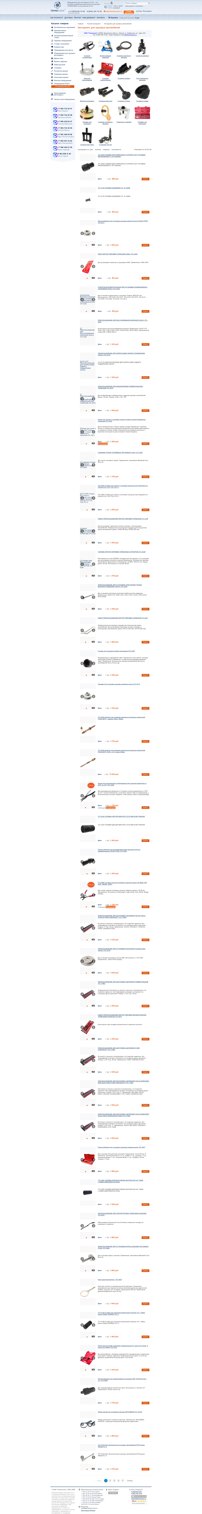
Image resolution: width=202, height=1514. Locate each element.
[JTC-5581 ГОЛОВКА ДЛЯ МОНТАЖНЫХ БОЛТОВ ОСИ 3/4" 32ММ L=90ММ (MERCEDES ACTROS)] (88, 1193)
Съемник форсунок (105, 101)
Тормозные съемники (123, 122)
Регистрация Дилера (88, 1510)
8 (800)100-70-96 (77, 11)
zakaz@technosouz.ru (138, 1498)
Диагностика (58, 58)
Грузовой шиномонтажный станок (63, 36)
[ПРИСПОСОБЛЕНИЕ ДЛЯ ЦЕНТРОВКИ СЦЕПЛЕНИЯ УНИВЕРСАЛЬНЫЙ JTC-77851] (88, 994)
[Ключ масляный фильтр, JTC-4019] (88, 1292)
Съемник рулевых (124, 78)
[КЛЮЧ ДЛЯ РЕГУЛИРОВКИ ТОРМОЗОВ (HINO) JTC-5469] (88, 266)
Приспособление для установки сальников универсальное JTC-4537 (121, 1147)
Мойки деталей (59, 65)
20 (145, 149)
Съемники (57, 68)
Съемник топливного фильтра (105, 123)
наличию (98, 149)
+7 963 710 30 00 (65, 128)
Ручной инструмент (61, 71)
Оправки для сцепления (142, 123)
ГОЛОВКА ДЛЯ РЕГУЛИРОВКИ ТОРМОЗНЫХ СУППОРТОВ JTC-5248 (121, 552)
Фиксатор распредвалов (87, 79)
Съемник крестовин (87, 144)
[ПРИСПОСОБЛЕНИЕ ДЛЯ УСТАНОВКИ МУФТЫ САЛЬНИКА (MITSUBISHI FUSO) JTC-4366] (88, 1259)
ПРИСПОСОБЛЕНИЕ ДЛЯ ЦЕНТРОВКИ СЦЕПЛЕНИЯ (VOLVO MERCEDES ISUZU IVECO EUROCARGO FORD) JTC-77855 (123, 1115)
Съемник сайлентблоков (105, 79)
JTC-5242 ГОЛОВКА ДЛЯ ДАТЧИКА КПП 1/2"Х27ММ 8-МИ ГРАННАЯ (121, 816)
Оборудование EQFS (62, 83)
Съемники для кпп (105, 144)
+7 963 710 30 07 (65, 109)
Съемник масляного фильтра (124, 56)
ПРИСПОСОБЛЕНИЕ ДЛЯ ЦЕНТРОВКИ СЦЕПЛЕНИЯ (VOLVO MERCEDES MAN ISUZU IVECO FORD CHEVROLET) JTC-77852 (123, 1082)
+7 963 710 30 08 (65, 115)
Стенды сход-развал (61, 44)
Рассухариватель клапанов (142, 79)
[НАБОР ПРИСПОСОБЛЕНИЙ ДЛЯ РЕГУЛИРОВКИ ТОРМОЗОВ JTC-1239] (88, 531)
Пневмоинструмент (61, 74)
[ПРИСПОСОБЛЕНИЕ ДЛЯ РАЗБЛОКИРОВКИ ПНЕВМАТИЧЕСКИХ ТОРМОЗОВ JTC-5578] (88, 399)
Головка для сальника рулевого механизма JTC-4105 (116, 651)
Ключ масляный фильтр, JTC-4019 (110, 1279)
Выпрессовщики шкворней (105, 56)
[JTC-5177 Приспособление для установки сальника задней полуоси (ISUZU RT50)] (88, 233)
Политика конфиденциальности (89, 1507)
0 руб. (137, 18)
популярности (117, 149)
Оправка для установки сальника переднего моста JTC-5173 (119, 684)
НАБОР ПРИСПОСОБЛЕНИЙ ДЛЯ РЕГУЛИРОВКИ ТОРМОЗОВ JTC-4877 (123, 618)
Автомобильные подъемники (64, 27)
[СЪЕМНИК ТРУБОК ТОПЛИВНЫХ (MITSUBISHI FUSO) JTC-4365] (88, 465)
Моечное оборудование (62, 80)
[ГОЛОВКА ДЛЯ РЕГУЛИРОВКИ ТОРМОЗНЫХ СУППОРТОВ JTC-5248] (88, 564)
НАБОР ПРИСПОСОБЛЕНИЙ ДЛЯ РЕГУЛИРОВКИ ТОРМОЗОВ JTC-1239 (123, 519)
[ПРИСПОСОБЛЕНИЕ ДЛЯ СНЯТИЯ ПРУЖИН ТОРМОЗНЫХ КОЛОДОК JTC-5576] (88, 1226)
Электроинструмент (61, 77)
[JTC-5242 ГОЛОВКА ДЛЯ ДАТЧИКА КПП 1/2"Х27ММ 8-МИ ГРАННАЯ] (88, 829)
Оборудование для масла (63, 50)
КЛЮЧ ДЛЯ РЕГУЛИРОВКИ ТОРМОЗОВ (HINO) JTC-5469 (117, 254)
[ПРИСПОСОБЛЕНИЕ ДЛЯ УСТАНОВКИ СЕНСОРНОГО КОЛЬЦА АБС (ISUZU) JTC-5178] (88, 961)
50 (148, 149)
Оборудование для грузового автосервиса (64, 54)
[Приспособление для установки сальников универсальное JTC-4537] (88, 1159)
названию (106, 149)
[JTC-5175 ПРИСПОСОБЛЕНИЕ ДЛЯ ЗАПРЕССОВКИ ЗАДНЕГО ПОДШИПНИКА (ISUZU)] (88, 366)
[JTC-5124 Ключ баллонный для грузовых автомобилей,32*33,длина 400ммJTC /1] (88, 1457)
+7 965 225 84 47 (65, 122)
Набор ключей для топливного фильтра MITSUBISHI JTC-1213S (120, 1412)
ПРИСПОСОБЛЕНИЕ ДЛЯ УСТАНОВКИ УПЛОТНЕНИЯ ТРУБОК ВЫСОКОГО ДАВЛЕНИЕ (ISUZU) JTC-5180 (120, 585)
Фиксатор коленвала (87, 101)
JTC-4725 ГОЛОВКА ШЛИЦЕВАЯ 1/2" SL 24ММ (114, 188)
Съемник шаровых (142, 56)
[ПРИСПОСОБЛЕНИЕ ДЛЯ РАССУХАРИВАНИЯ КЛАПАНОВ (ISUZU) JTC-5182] (88, 332)
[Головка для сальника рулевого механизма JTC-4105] (88, 663)
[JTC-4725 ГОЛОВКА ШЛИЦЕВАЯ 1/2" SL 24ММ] (88, 200)
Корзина (114, 18)
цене (91, 149)
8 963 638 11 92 (64, 154)
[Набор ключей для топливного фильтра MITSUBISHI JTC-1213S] (88, 1424)
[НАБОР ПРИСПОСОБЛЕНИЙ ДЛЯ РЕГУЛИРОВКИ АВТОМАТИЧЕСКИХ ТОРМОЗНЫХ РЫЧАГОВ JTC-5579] (88, 1027)
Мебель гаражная (60, 61)
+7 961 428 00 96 (65, 134)
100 (150, 149)
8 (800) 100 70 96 (94, 11)
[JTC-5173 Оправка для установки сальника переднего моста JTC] (88, 696)
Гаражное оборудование (63, 41)
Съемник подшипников (87, 56)
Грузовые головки (142, 101)
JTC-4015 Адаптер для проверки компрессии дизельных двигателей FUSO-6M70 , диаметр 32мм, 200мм (121, 718)
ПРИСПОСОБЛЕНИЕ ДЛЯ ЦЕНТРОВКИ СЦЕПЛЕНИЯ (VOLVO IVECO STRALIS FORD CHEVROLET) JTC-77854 (121, 916)
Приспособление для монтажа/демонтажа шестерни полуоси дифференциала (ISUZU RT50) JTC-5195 (119, 850)
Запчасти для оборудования (64, 99)
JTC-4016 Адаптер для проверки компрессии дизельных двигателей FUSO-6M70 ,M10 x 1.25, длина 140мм (121, 751)
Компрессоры (59, 47)
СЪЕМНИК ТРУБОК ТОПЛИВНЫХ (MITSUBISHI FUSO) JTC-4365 (120, 452)
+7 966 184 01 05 (65, 147)
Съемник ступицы (124, 101)
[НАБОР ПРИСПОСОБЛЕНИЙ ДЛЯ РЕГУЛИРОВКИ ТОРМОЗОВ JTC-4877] (88, 630)
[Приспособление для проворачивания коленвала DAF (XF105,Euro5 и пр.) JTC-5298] (88, 1391)
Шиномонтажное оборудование (60, 31)
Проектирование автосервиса (60, 94)
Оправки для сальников (87, 123)
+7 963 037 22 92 (65, 141)
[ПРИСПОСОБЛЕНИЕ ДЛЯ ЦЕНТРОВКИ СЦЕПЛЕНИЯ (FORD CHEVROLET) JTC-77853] (88, 1060)
